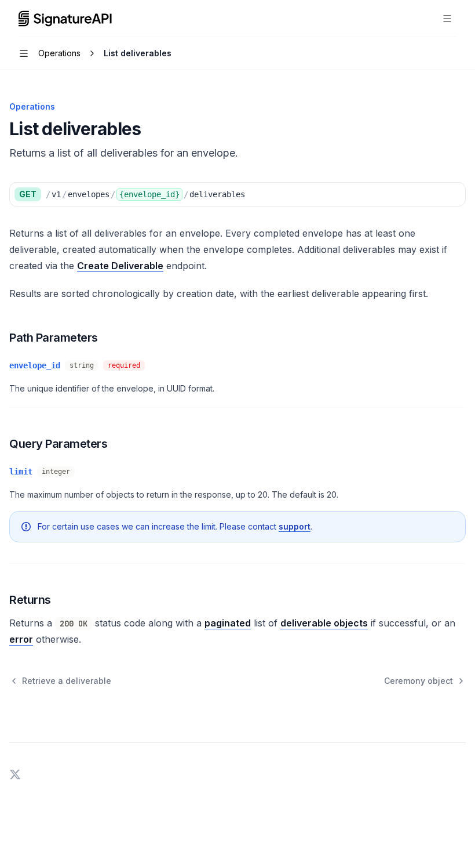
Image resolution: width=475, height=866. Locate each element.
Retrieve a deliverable (66, 681)
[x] (15, 773)
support (294, 526)
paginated (227, 623)
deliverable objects (324, 623)
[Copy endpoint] (454, 194)
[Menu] (447, 18)
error (21, 639)
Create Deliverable (120, 265)
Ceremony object (418, 681)
